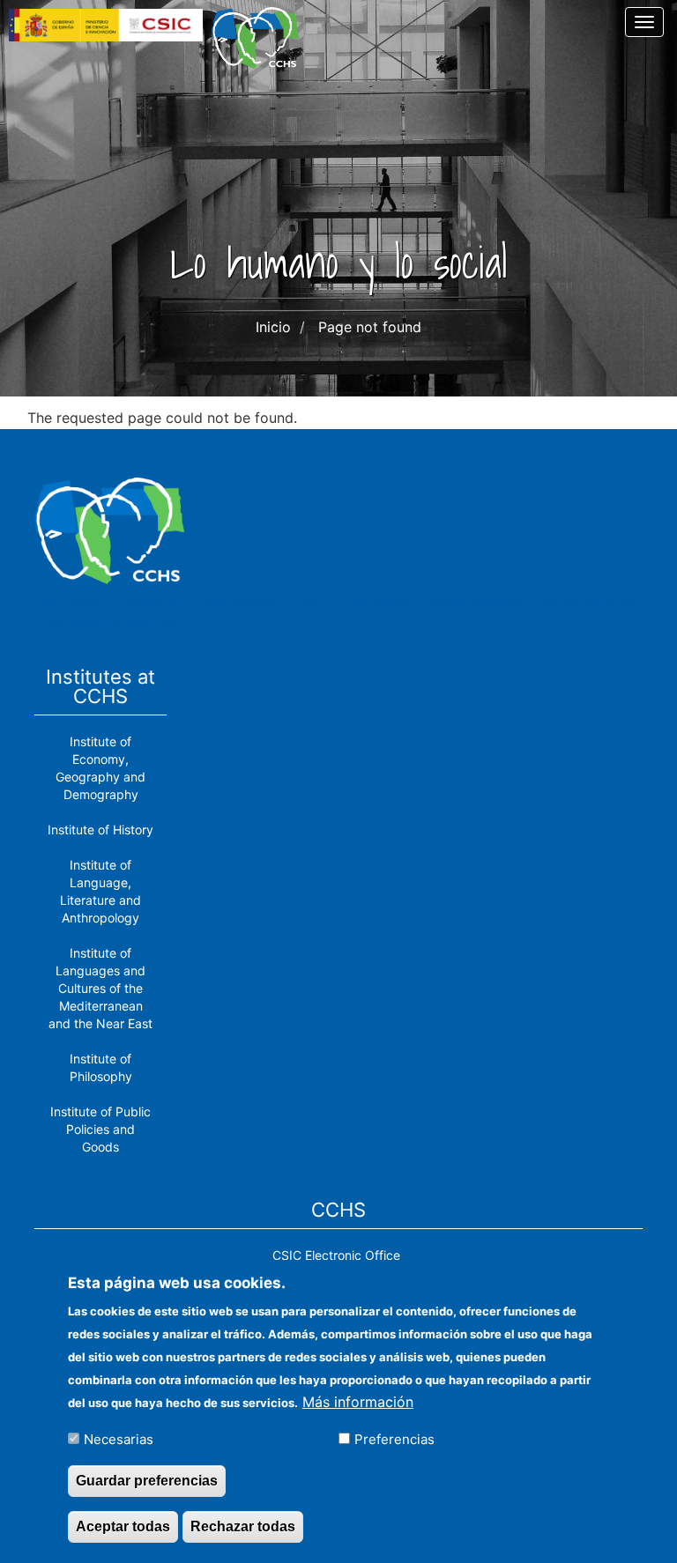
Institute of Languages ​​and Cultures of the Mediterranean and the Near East (100, 988)
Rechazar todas (242, 1526)
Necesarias (118, 1439)
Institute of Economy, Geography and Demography (100, 768)
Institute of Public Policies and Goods (100, 1129)
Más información (357, 1402)
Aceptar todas (123, 1526)
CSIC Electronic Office (336, 1255)
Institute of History (100, 829)
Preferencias (394, 1439)
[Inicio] (262, 38)
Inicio (273, 327)
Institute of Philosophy (101, 1067)
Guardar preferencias (147, 1480)
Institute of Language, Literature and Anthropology (100, 891)
